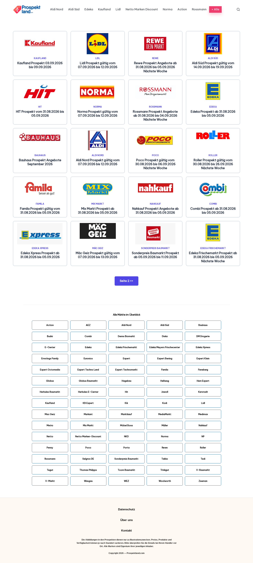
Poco (155, 155)
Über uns (126, 520)
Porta (126, 447)
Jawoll (164, 391)
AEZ (88, 325)
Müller (165, 425)
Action (50, 325)
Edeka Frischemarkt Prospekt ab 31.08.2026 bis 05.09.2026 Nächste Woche (213, 257)
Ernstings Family (50, 358)
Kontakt (126, 530)
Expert (126, 358)
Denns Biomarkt (126, 336)
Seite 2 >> (126, 281)
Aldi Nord (98, 155)
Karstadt (203, 391)
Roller (213, 155)
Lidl (97, 58)
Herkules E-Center (88, 391)
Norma (97, 106)
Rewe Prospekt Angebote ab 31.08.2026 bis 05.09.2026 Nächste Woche (155, 67)
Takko (164, 458)
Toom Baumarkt (126, 470)
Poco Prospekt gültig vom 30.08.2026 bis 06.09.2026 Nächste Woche (155, 164)
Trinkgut (164, 470)
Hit (40, 106)
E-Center (50, 347)
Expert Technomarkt (126, 369)
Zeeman (203, 481)
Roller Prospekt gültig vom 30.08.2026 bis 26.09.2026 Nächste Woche (213, 164)
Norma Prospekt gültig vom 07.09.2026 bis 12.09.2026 (97, 114)
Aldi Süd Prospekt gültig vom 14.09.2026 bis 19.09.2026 (213, 65)
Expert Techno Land (88, 369)
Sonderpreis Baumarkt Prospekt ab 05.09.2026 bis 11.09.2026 (155, 255)
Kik (126, 403)
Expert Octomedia (50, 369)
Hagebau (126, 380)
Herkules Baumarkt (50, 391)
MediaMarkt (164, 414)
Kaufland (40, 58)
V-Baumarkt (203, 470)
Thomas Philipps (88, 470)
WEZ (126, 481)
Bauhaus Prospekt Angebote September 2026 (40, 162)
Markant (88, 414)
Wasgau (88, 481)
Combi (213, 203)
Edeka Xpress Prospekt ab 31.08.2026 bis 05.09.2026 (40, 255)
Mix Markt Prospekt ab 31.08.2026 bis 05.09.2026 (97, 211)
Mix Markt (97, 203)
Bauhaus (40, 155)
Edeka (213, 106)
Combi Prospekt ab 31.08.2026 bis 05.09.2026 (213, 211)
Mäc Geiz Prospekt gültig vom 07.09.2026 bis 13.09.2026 (98, 255)
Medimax (203, 414)
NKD (126, 436)
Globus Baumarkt (88, 380)
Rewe (155, 58)
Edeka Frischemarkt (213, 248)
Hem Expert (203, 380)
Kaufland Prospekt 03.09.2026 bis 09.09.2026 (40, 65)
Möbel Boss (126, 425)
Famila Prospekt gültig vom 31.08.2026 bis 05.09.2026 (40, 211)
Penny (50, 447)
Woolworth (165, 481)
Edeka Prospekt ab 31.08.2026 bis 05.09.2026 (213, 114)
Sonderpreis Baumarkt (155, 248)
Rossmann (155, 106)
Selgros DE (88, 458)
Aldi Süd (213, 58)
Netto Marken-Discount (88, 436)
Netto (50, 436)
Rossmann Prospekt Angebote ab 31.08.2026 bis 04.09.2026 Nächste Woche (155, 116)
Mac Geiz (50, 414)
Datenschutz (126, 509)
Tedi (203, 458)
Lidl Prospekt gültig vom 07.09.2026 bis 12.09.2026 (97, 65)
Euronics (88, 358)
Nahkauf (155, 203)
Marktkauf (126, 414)
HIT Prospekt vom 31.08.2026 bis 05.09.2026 (40, 114)
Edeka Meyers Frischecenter (164, 347)
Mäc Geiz (97, 248)
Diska (165, 336)
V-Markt (50, 481)
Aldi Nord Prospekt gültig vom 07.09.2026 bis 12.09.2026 (98, 162)
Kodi (164, 403)
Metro (50, 425)
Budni (50, 336)
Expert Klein (203, 358)
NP (203, 436)
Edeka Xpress (40, 248)
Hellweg (164, 380)
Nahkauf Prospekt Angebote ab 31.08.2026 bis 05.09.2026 (155, 211)
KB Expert (88, 403)
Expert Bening (164, 358)
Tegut (50, 470)
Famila (40, 203)
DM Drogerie (203, 336)
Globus (50, 380)
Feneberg (203, 369)
